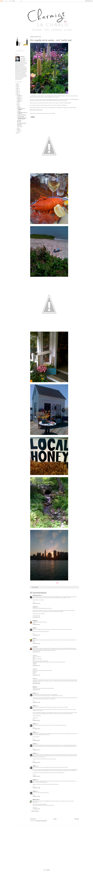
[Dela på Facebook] (36, 587)
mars (18, 129)
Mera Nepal (19, 121)
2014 (17, 89)
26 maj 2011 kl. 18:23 (36, 776)
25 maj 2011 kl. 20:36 (36, 603)
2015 (17, 88)
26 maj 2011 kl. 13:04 (36, 689)
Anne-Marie (35, 646)
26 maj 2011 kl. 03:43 (36, 665)
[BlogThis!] (33, 587)
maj (18, 105)
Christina (34, 686)
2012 (17, 92)
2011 (17, 94)
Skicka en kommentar (35, 811)
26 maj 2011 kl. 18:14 (36, 728)
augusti (18, 101)
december (19, 95)
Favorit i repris (19, 126)
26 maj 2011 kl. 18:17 (36, 749)
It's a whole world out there (21, 123)
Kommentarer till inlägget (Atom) (41, 820)
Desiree (34, 638)
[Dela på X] (34, 587)
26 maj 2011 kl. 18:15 (36, 740)
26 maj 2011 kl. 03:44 (36, 675)
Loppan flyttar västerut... (37, 595)
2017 (17, 85)
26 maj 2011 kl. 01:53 (36, 643)
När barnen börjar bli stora (21, 114)
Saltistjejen (35, 620)
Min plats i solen (35, 799)
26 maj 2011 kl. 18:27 (36, 796)
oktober (18, 98)
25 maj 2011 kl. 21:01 (36, 624)
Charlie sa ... (35, 693)
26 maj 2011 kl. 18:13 (36, 720)
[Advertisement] (54, 815)
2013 (17, 91)
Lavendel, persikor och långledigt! (21, 109)
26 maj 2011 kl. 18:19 (36, 762)
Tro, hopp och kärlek (20, 116)
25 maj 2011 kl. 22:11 (36, 635)
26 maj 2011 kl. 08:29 (36, 683)
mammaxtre (35, 606)
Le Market (18, 111)
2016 (17, 86)
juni (18, 104)
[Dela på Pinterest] (37, 587)
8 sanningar (19, 120)
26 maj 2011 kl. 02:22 (36, 651)
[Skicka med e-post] (32, 587)
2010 (17, 132)
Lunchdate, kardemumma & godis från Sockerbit (22, 118)
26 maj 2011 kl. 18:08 (36, 702)
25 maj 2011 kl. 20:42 (36, 617)
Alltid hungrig (19, 124)
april (18, 128)
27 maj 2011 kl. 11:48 (36, 808)
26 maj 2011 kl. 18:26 (36, 787)
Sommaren (19, 107)
